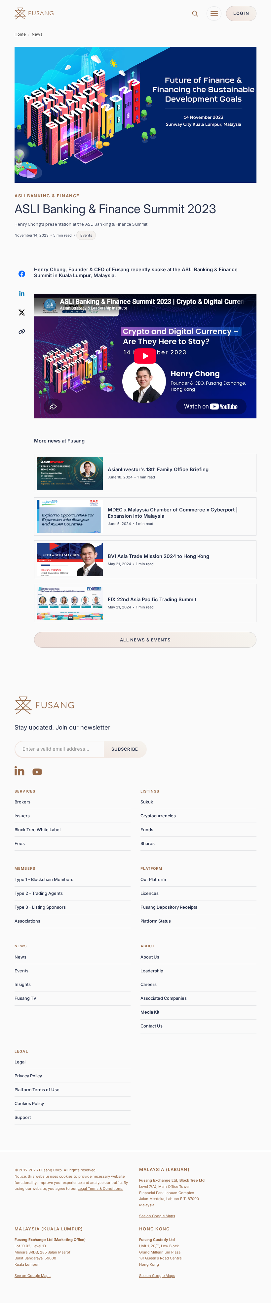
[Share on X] (22, 312)
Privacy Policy (28, 1075)
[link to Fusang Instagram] (19, 770)
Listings (150, 791)
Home (20, 34)
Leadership (151, 970)
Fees (20, 843)
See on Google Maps (157, 1216)
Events (21, 970)
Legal (21, 1051)
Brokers (22, 801)
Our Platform (153, 879)
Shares (147, 843)
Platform (151, 868)
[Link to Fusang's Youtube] (37, 770)
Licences (149, 893)
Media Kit (149, 1012)
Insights (23, 984)
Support (23, 1117)
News (37, 34)
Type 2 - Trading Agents (39, 893)
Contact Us (151, 1026)
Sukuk (146, 801)
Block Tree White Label (37, 829)
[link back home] (34, 13)
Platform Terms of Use (37, 1089)
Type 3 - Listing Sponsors (40, 907)
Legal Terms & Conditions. (100, 1188)
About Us (149, 957)
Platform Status (155, 921)
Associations (27, 921)
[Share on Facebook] (22, 274)
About (147, 946)
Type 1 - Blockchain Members (44, 879)
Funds (146, 829)
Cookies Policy (29, 1103)
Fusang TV (25, 998)
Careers (148, 984)
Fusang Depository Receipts (168, 907)
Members (25, 868)
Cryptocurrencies (158, 815)
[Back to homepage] (44, 706)
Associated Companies (163, 998)
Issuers (22, 815)
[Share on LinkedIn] (22, 293)
